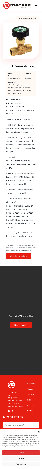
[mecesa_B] (11, 382)
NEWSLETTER (13, 417)
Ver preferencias (21, 464)
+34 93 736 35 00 (13, 403)
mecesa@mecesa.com (16, 406)
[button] (39, 432)
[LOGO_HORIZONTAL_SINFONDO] (17, 3)
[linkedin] (12, 411)
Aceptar (21, 453)
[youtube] (9, 411)
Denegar (21, 458)
